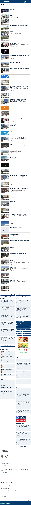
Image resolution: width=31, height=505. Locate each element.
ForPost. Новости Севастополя (13, 482)
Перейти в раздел (8, 377)
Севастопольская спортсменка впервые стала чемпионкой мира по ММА (7, 304)
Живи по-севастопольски (21, 333)
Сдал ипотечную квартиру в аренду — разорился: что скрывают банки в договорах (18, 43)
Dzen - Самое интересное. (14, 163)
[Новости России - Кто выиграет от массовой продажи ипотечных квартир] (5, 111)
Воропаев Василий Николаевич (7, 356)
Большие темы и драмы (20, 331)
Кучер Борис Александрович (6, 351)
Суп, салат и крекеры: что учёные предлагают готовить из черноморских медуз (7, 312)
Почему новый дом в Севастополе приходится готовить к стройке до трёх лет (7, 301)
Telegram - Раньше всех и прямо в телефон (16, 131)
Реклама (25, 7)
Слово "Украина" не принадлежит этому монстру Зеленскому (6, 382)
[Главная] (7, 1)
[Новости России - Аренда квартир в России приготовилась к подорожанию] (5, 175)
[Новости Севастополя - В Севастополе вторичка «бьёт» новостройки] (5, 169)
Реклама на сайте (4, 453)
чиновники (6, 198)
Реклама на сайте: (4, 493)
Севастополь (8, 7)
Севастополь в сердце (20, 327)
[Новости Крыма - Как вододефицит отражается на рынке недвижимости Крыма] (5, 182)
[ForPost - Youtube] (21, 479)
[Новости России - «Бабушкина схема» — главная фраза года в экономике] (5, 214)
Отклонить (2, 503)
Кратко (2, 476)
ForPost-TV (3, 475)
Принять (7, 503)
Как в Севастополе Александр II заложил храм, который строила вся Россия (7, 330)
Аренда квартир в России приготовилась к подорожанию (19, 175)
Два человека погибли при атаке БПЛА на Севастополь (7, 342)
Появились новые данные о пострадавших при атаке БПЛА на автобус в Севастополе (7, 316)
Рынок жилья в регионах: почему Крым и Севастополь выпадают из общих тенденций (18, 234)
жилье (7, 160)
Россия (14, 7)
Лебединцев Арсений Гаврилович (7, 374)
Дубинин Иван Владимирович (7, 361)
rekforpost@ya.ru (4, 497)
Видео (23, 7)
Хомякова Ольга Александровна (7, 366)
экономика (6, 218)
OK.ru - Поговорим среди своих (14, 106)
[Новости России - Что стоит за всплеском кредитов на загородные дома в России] (5, 143)
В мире (16, 7)
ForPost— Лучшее (10, 480)
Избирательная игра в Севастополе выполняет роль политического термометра (7, 396)
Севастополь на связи (20, 321)
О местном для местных (21, 325)
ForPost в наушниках (20, 335)
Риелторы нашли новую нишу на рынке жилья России (18, 150)
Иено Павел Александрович (6, 354)
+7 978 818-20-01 (4, 496)
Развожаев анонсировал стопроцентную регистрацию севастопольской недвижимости (18, 62)
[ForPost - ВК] (20, 479)
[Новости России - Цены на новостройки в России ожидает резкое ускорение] (5, 208)
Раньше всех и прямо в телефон (22, 329)
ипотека (7, 46)
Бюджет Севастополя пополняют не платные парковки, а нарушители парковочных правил (8, 338)
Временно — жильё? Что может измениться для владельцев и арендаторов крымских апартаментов (19, 68)
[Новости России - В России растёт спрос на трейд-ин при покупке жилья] (5, 137)
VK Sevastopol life (12, 201)
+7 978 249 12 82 (3, 465)
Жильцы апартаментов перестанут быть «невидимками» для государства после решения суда (19, 273)
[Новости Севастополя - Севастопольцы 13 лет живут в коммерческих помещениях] (5, 25)
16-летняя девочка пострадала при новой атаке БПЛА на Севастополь (7, 308)
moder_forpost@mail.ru (6, 463)
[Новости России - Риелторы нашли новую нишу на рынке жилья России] (5, 150)
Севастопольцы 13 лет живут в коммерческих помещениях (19, 25)
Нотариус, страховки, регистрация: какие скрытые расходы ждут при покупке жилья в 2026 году (19, 253)
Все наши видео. (12, 49)
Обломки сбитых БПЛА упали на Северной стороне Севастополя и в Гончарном (7, 323)
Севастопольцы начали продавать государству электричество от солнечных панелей (22, 367)
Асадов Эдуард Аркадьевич (6, 359)
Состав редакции (4, 477)
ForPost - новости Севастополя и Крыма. (16, 227)
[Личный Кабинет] (24, 1)
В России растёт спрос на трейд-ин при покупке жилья (18, 137)
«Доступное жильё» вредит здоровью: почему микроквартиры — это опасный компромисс (17, 286)
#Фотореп (19, 7)
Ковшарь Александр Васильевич (7, 369)
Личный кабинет (23, 296)
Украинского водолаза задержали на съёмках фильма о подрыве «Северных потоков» (22, 305)
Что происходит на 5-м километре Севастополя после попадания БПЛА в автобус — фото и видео (7, 333)
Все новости (3, 7)
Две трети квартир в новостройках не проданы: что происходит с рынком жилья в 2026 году (18, 100)
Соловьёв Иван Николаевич (6, 364)
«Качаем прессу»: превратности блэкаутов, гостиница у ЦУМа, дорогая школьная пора (7, 326)
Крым (11, 7)
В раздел (7, 399)
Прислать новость (8, 296)
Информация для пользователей (10, 467)
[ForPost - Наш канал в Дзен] (22, 479)
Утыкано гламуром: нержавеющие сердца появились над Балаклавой (7, 391)
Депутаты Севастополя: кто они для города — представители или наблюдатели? (7, 387)
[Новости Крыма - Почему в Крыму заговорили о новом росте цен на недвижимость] (5, 80)
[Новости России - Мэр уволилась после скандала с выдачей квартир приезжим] (5, 195)
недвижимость (6, 18)
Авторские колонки (4, 474)
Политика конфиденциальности (23, 501)
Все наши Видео (19, 323)
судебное (6, 224)
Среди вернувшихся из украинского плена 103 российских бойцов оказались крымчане (8, 319)
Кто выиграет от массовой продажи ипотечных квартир (18, 111)
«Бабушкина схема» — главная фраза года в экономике (18, 214)
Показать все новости (7, 345)
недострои (6, 29)
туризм (7, 34)
